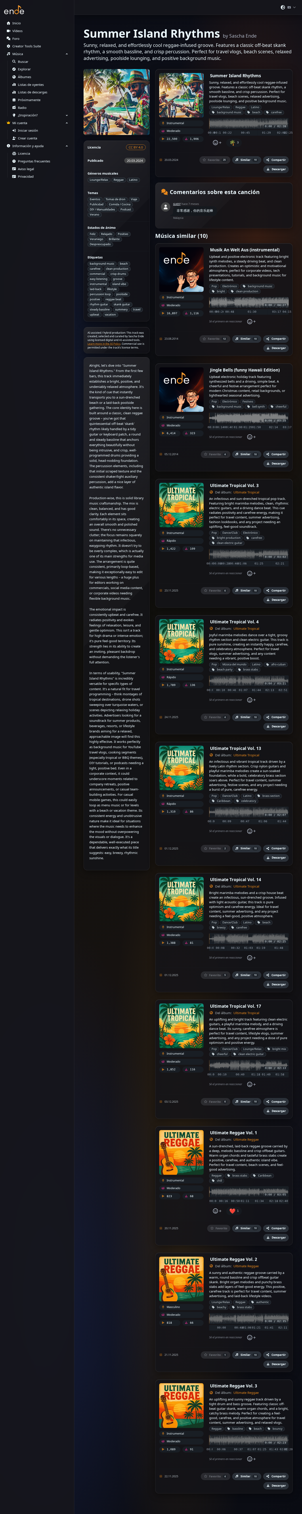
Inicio (16, 23)
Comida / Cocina (119, 204)
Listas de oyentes (31, 84)
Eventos (95, 199)
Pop (214, 286)
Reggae (119, 179)
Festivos (248, 401)
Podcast (125, 209)
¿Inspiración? (28, 115)
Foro (15, 38)
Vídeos (17, 31)
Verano (94, 214)
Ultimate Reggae (246, 1139)
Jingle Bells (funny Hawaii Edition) (245, 370)
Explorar (24, 69)
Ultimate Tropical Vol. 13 (235, 748)
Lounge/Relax (99, 179)
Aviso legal (26, 169)
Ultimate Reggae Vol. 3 (233, 1386)
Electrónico (229, 286)
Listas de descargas (32, 92)
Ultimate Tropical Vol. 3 (234, 485)
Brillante (114, 239)
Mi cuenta (19, 123)
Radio (22, 107)
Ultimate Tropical (246, 492)
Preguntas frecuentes (34, 161)
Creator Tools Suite (26, 46)
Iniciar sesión (28, 130)
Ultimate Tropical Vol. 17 (235, 1006)
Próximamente (29, 100)
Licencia (24, 153)
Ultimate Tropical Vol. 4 (234, 622)
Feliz (93, 234)
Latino (133, 179)
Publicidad (96, 204)
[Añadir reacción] (217, 143)
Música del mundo (234, 664)
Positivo (123, 234)
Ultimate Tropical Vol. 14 (235, 879)
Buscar (23, 61)
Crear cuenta (27, 138)
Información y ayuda (28, 146)
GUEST (177, 204)
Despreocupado (100, 244)
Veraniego (96, 239)
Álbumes (24, 77)
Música (17, 54)
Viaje (134, 199)
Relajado (106, 234)
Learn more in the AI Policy (104, 344)
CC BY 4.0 (136, 147)
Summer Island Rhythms (235, 75)
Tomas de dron (115, 199)
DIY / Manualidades (102, 209)
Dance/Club (230, 532)
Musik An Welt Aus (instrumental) (244, 250)
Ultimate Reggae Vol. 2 (233, 1259)
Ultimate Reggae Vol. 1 (233, 1133)
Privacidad (26, 176)
